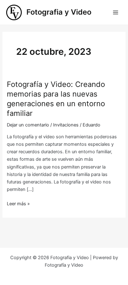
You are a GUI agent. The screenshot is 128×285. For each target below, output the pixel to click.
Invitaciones (66, 125)
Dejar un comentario (28, 125)
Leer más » (18, 204)
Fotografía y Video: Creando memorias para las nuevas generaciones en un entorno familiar (56, 98)
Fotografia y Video (58, 12)
